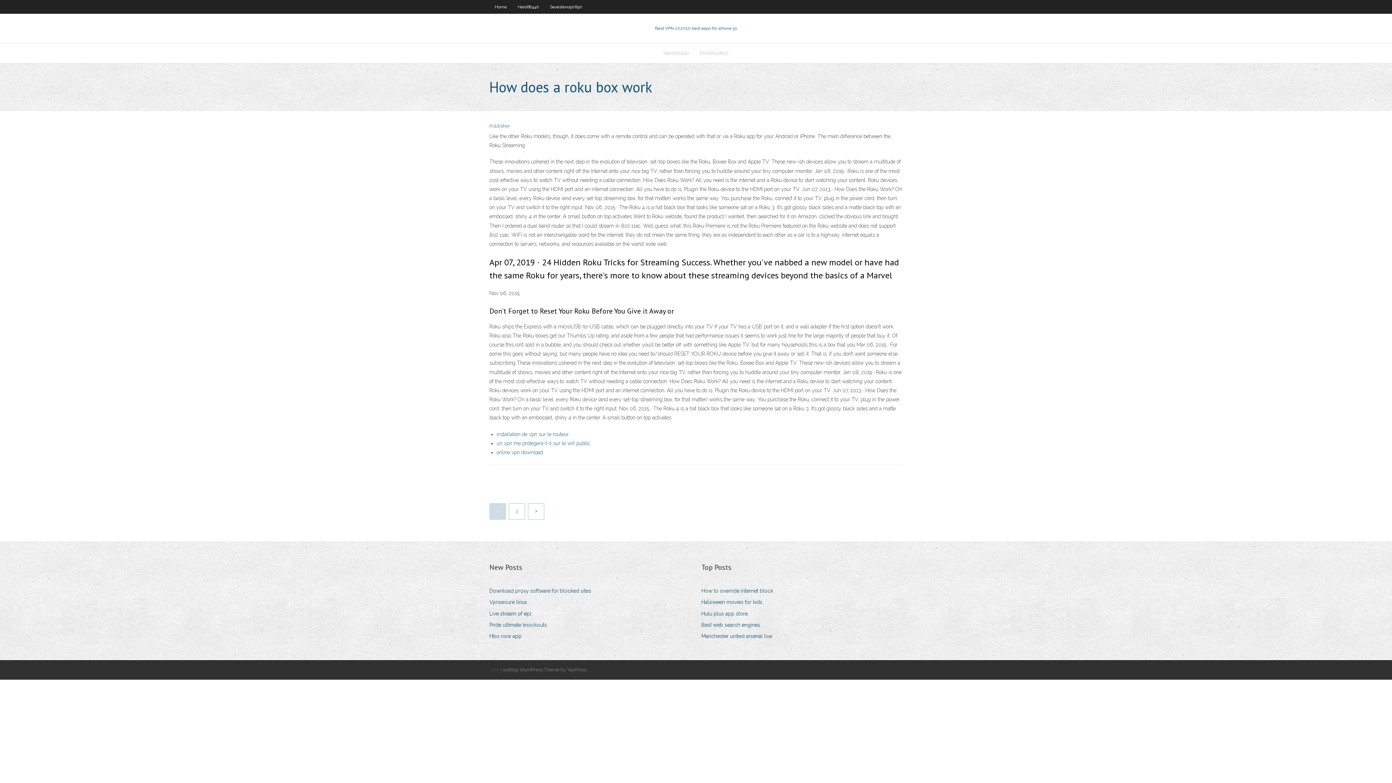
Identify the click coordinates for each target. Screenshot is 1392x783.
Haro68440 (528, 6)
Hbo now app (505, 636)
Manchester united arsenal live (736, 636)
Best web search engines (730, 625)
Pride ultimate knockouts (518, 625)
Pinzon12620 (714, 53)
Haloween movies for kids (731, 602)
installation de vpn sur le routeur (533, 434)
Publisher (499, 126)
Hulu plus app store (724, 614)
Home (501, 6)
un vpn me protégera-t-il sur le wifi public (543, 443)
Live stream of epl (510, 614)
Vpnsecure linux (508, 602)
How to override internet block (737, 591)
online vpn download (520, 452)
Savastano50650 (566, 6)
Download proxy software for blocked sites (540, 591)
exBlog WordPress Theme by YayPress (545, 669)
